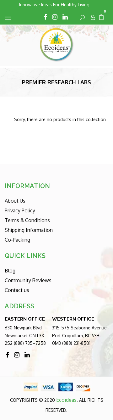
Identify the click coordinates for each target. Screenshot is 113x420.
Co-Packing (17, 240)
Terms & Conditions (27, 220)
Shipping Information (29, 230)
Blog (10, 270)
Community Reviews (28, 280)
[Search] (82, 17)
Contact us (17, 290)
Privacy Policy (20, 210)
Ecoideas (66, 400)
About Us (15, 201)
